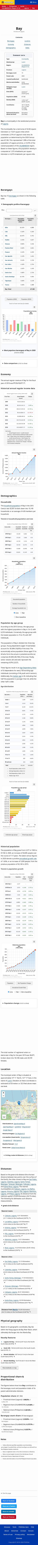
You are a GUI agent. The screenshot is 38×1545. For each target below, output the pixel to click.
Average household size (19, 608)
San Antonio (9, 260)
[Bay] (19, 1103)
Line (17, 613)
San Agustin (8, 256)
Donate (31, 1531)
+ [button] (3, 1093)
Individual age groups (12, 835)
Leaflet (13, 1119)
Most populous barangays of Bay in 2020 (19, 350)
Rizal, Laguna (15, 1194)
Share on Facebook (9, 1501)
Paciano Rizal (9, 248)
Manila (15, 1310)
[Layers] (4, 1116)
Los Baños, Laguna (11, 1222)
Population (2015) (26, 299)
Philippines (13, 6)
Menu (34, 2)
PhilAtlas (8, 2)
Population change (11, 1003)
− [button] (3, 1096)
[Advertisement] (19, 17)
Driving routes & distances (14, 1155)
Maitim (7, 240)
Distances (27, 44)
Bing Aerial (25, 1127)
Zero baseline (20, 617)
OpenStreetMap (19, 1124)
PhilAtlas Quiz (24, 1527)
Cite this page (7, 1493)
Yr (15, 1144)
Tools (14, 1527)
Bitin (6, 227)
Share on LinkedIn (8, 1511)
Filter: (3, 210)
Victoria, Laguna (13, 1191)
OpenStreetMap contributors (24, 1119)
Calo (6, 231)
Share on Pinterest (9, 1517)
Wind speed (16, 1140)
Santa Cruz (8, 272)
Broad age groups (27, 835)
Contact (23, 1531)
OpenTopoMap (7, 1127)
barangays (13, 196)
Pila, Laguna (24, 1191)
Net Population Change (24, 983)
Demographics (11, 48)
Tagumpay (8, 280)
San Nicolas (8, 268)
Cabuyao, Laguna (29, 1184)
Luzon (22, 6)
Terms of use (8, 1534)
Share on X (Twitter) (9, 1506)
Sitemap (19, 1538)
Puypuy (7, 252)
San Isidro (8, 264)
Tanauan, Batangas (15, 1184)
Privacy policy (20, 1534)
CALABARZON (24, 146)
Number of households (19, 604)
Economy (11, 44)
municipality (25, 59)
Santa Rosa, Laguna (11, 1186)
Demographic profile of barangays (16, 204)
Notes (27, 48)
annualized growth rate (28, 858)
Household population (19, 599)
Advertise (14, 1531)
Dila (6, 235)
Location (27, 41)
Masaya (7, 244)
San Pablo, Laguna (11, 1261)
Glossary (7, 1527)
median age (17, 676)
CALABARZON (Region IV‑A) (11, 8)
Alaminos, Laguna (11, 1239)
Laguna (26, 8)
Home (4, 6)
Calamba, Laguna (13, 1182)
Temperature (25, 1137)
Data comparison (11, 363)
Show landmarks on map (9, 1368)
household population (12, 506)
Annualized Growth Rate (19, 987)
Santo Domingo (10, 276)
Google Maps (7, 1130)
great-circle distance (11, 1206)
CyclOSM (17, 1127)
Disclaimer (31, 1534)
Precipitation (7, 1140)
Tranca (7, 285)
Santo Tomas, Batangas (13, 1278)
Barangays (10, 41)
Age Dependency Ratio (28, 668)
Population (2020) (12, 299)
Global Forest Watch (17, 1147)
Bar (23, 613)
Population (10, 983)
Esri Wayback (19, 1134)
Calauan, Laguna (20, 1189)
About (6, 1531)
